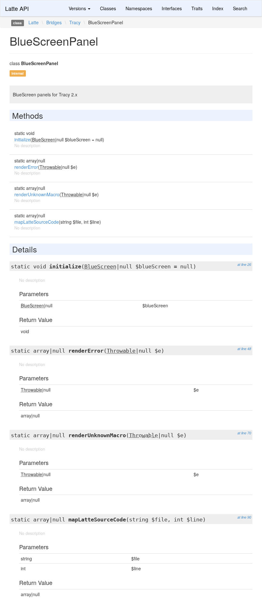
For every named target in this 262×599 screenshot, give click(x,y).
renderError (26, 167)
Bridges (54, 22)
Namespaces (139, 8)
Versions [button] (78, 8)
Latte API (17, 8)
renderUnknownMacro (36, 194)
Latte (33, 22)
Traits (197, 8)
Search (240, 8)
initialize (22, 139)
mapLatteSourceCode (36, 222)
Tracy (75, 22)
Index (217, 8)
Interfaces (172, 8)
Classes (108, 8)
